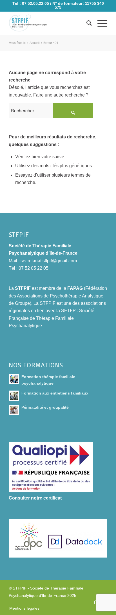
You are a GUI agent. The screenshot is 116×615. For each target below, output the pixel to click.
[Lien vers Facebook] (94, 602)
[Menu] (99, 23)
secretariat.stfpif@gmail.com (49, 260)
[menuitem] (86, 23)
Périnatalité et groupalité (45, 407)
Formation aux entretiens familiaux (54, 393)
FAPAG (75, 288)
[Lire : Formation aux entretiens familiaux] (14, 396)
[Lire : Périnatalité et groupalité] (14, 410)
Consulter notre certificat (35, 498)
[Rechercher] (86, 23)
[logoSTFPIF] (48, 23)
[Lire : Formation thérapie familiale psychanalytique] (14, 379)
